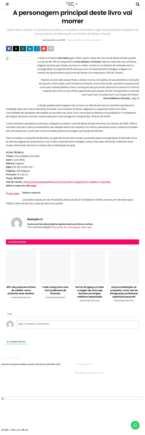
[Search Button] (137, 4)
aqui (33, 185)
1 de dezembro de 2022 (53, 40)
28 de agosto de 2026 (21, 297)
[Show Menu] (7, 4)
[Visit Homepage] (72, 4)
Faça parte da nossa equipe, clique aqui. (72, 227)
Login (9, 313)
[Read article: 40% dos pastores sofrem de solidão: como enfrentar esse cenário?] (21, 266)
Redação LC (35, 219)
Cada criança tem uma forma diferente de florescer (55, 290)
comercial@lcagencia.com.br (45, 386)
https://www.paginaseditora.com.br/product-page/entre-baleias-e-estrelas (67, 182)
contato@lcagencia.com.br (15, 386)
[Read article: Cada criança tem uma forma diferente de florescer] (55, 266)
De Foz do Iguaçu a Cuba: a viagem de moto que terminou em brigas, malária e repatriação (89, 291)
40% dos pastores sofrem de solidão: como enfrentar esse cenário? (21, 290)
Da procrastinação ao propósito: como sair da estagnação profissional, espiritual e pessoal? (124, 291)
